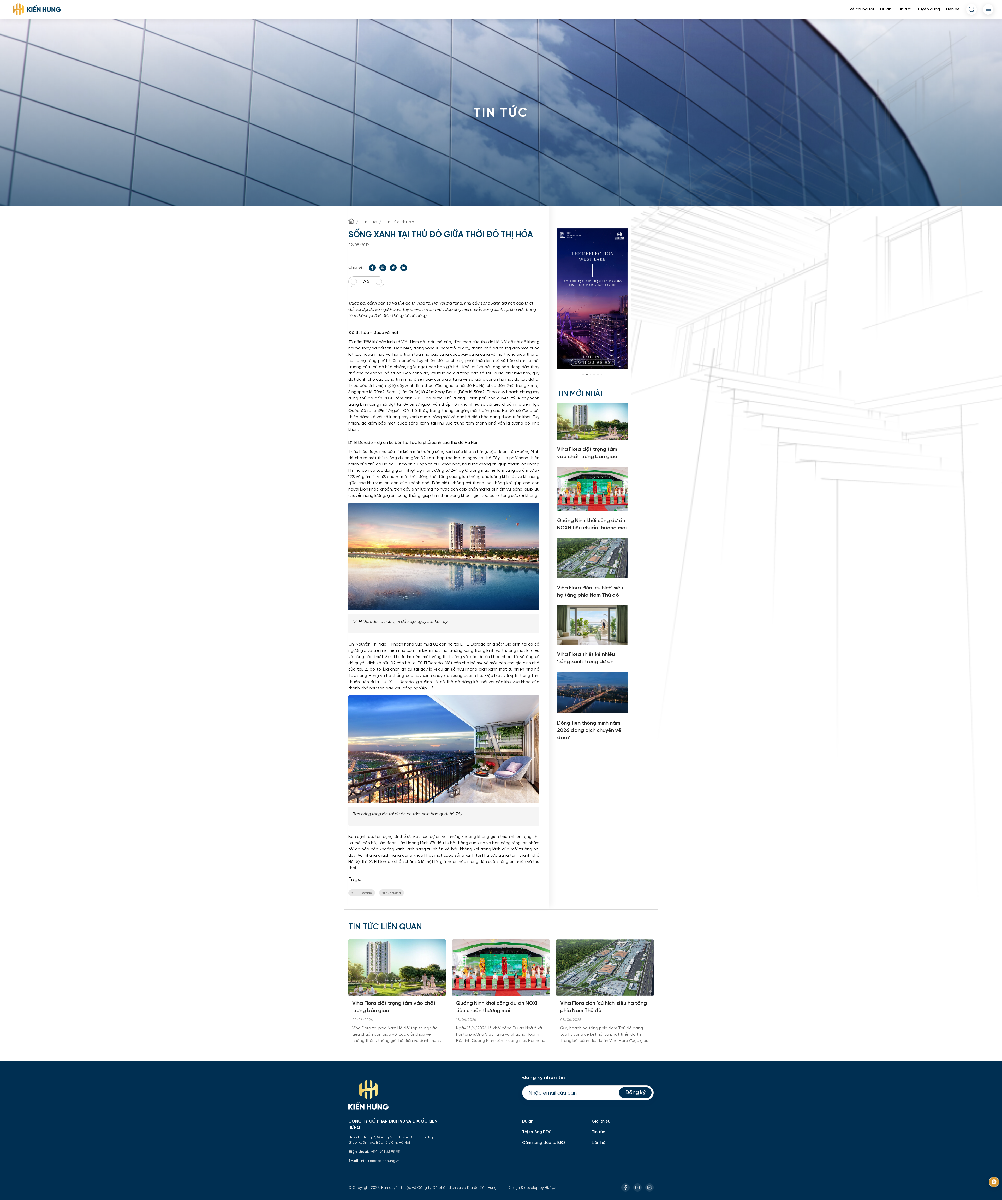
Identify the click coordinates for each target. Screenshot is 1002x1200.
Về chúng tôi (862, 9)
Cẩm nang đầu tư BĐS (544, 1143)
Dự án (885, 9)
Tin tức (904, 9)
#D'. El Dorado (361, 893)
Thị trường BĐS (536, 1132)
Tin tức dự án (399, 221)
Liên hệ (953, 9)
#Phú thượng (391, 893)
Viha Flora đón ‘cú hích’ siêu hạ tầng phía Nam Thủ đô (603, 1007)
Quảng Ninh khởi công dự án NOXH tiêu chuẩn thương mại (498, 1007)
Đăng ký (635, 1092)
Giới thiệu (601, 1121)
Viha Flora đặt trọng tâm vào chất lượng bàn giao (394, 1007)
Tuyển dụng (928, 9)
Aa (366, 281)
